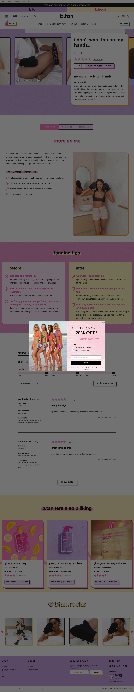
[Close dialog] (103, 323)
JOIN (86, 363)
